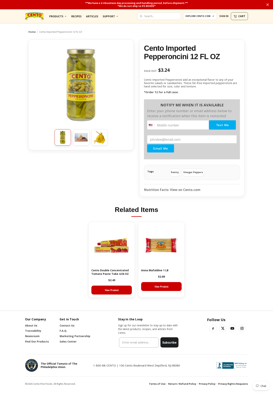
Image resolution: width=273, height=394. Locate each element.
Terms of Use (157, 383)
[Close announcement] (268, 5)
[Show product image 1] (63, 137)
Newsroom (32, 336)
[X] (222, 328)
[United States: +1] (151, 124)
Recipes (76, 16)
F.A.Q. (63, 330)
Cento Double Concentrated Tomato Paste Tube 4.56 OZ (110, 272)
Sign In (223, 16)
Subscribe (169, 342)
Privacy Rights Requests (233, 383)
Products (56, 16)
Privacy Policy (207, 383)
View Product (112, 290)
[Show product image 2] (81, 137)
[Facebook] (213, 328)
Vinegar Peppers (193, 172)
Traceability (33, 330)
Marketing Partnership (75, 336)
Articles (92, 16)
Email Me (160, 148)
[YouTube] (232, 328)
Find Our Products (37, 341)
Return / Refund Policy (182, 383)
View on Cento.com (185, 190)
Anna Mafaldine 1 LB (154, 270)
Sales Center (68, 341)
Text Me (222, 125)
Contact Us (67, 325)
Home (32, 31)
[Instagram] (242, 328)
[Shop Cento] (34, 16)
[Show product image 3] (99, 137)
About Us (31, 325)
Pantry (175, 172)
